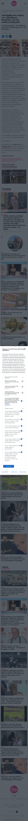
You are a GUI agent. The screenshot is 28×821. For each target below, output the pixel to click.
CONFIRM (8, 466)
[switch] (22, 381)
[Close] (24, 349)
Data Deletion (5, 472)
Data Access (14, 472)
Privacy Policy (22, 472)
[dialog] (14, 410)
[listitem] (14, 377)
